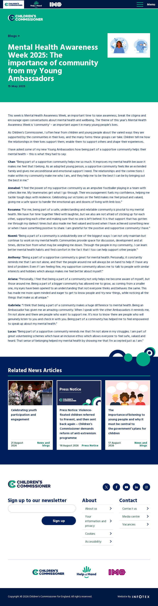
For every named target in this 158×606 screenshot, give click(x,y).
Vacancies (128, 524)
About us (91, 508)
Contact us (129, 508)
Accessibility (93, 541)
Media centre (131, 516)
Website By (124, 596)
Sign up (59, 520)
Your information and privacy (95, 521)
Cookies (90, 533)
